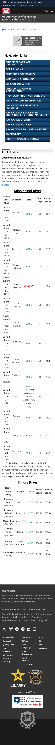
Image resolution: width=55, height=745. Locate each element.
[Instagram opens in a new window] (22, 629)
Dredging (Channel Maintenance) (19, 89)
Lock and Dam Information (23, 100)
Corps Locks (14, 69)
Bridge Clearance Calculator (18, 63)
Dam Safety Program (20, 79)
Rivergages (13, 134)
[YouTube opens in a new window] (34, 629)
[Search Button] (45, 11)
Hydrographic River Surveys (25, 96)
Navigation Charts (18, 120)
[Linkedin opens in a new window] (28, 629)
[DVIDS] (11, 629)
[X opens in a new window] (4, 629)
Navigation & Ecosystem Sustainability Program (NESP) (26, 113)
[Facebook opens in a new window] (17, 629)
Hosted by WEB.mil (26, 692)
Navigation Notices (18, 124)
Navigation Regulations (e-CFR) (26, 129)
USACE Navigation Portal (22, 139)
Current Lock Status (20, 74)
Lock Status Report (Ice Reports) (22, 106)
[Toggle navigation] (50, 11)
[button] (25, 5)
